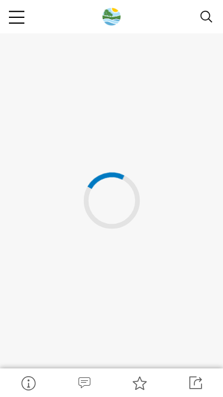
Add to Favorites (140, 382)
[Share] (195, 382)
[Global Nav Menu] (16, 16)
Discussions (84, 382)
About (28, 382)
